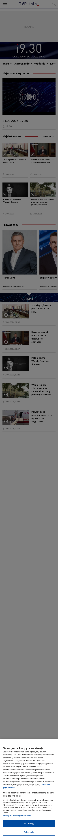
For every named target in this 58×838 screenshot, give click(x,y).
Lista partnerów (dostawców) (17, 815)
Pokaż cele (29, 832)
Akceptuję (29, 823)
